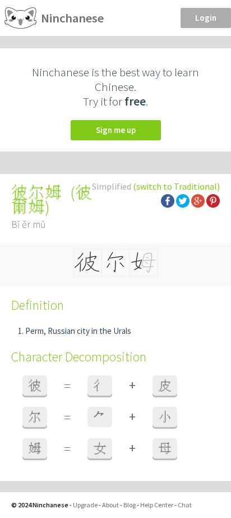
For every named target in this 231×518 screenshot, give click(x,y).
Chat (185, 505)
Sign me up (116, 130)
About (110, 505)
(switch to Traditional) (176, 186)
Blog (129, 505)
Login (205, 17)
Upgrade (85, 505)
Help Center (156, 505)
